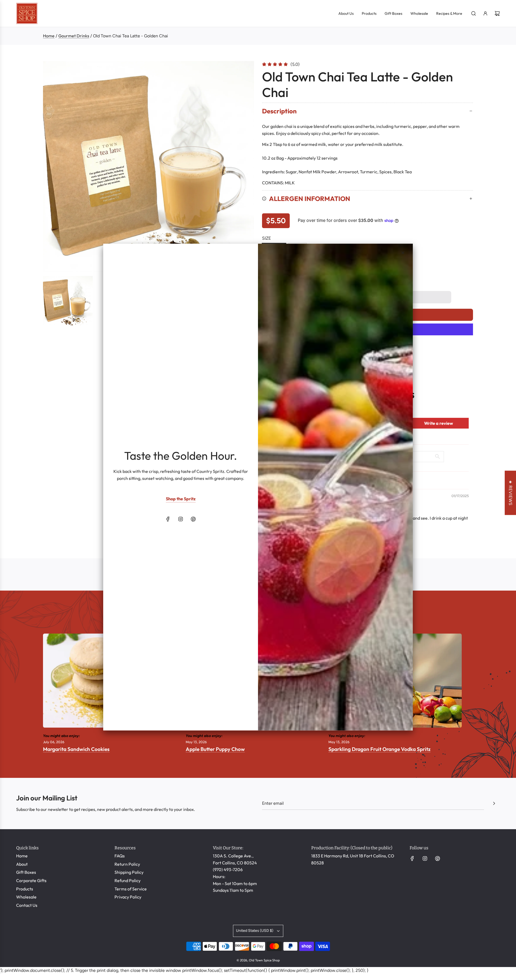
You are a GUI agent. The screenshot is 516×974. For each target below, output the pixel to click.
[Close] (403, 252)
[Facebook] (168, 519)
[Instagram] (181, 519)
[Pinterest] (193, 519)
